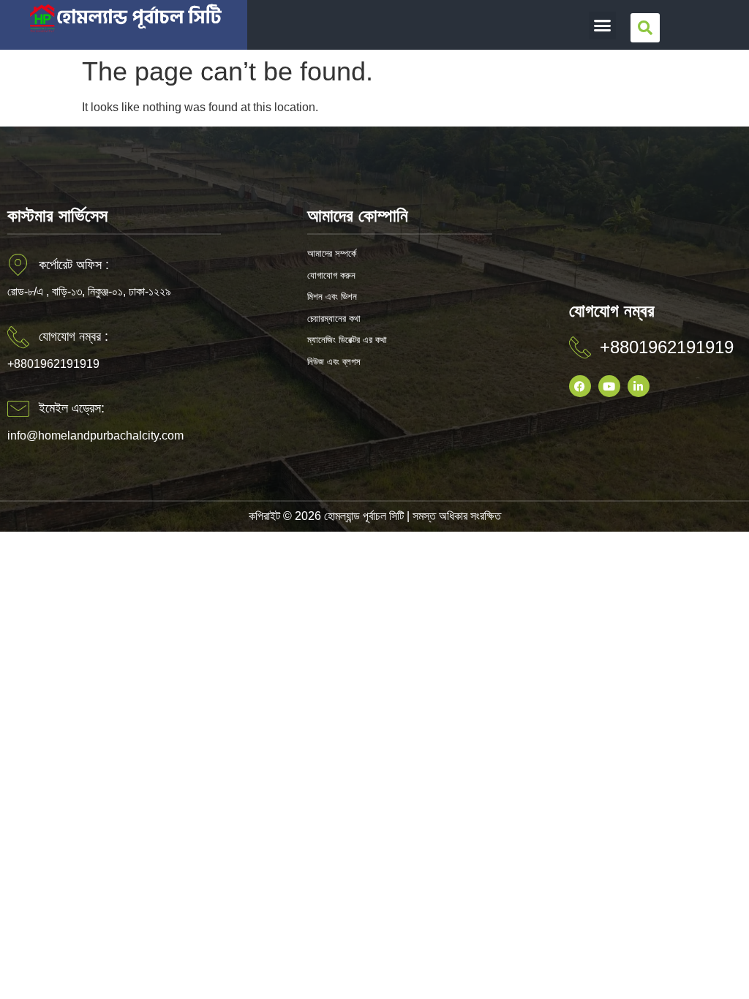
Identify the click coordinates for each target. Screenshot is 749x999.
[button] (603, 25)
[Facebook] (580, 386)
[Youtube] (609, 386)
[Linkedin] (639, 386)
